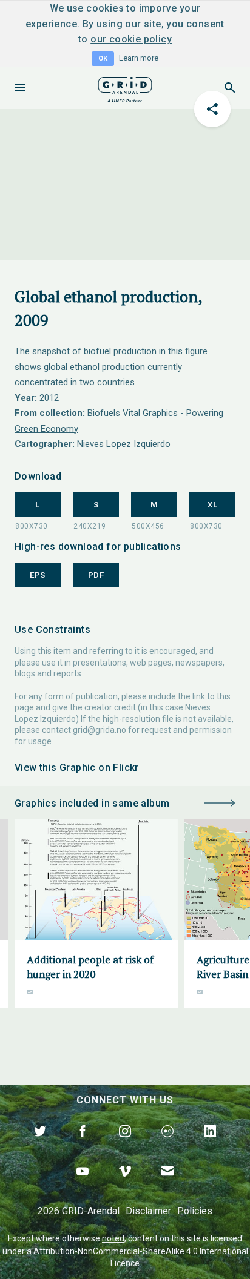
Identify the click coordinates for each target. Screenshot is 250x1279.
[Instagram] (125, 1145)
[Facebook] (82, 1145)
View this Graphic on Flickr (77, 767)
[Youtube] (82, 1185)
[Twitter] (40, 1145)
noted (113, 1238)
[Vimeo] (125, 1185)
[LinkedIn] (210, 1145)
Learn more (138, 57)
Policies (194, 1211)
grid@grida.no (99, 730)
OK (102, 58)
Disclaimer (148, 1211)
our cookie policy (131, 39)
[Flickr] (167, 1145)
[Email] (167, 1185)
